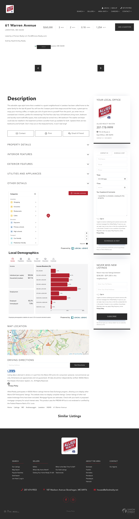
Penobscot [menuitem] (89, 475)
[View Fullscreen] (10, 339)
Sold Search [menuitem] (16, 475)
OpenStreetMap (78, 354)
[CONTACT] (124, 27)
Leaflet (70, 354)
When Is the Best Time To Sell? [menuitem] (65, 467)
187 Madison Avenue (66, 490)
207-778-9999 (105, 127)
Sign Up (114, 8)
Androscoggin (31, 407)
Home (9, 407)
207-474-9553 (126, 8)
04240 (49, 407)
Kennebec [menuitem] (89, 473)
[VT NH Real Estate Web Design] (128, 511)
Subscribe (112, 316)
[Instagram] (73, 499)
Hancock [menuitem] (88, 481)
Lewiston (41, 407)
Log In (106, 8)
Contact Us (100, 138)
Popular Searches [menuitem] (17, 473)
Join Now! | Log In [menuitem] (18, 478)
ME (22, 407)
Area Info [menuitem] (102, 11)
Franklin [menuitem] (88, 470)
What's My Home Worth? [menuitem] (41, 470)
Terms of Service (105, 249)
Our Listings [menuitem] (16, 467)
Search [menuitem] (80, 11)
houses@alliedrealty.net (107, 490)
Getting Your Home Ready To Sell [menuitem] (43, 473)
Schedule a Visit (119, 153)
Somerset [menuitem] (89, 467)
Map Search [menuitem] (16, 470)
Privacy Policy (13, 386)
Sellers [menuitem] (91, 11)
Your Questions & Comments (106, 192)
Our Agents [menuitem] (113, 467)
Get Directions (79, 365)
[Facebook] (66, 499)
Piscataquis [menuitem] (89, 478)
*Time (98, 183)
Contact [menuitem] (126, 11)
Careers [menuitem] (114, 11)
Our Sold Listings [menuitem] (61, 470)
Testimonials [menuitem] (59, 473)
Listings (16, 407)
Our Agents (108, 138)
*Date (98, 175)
